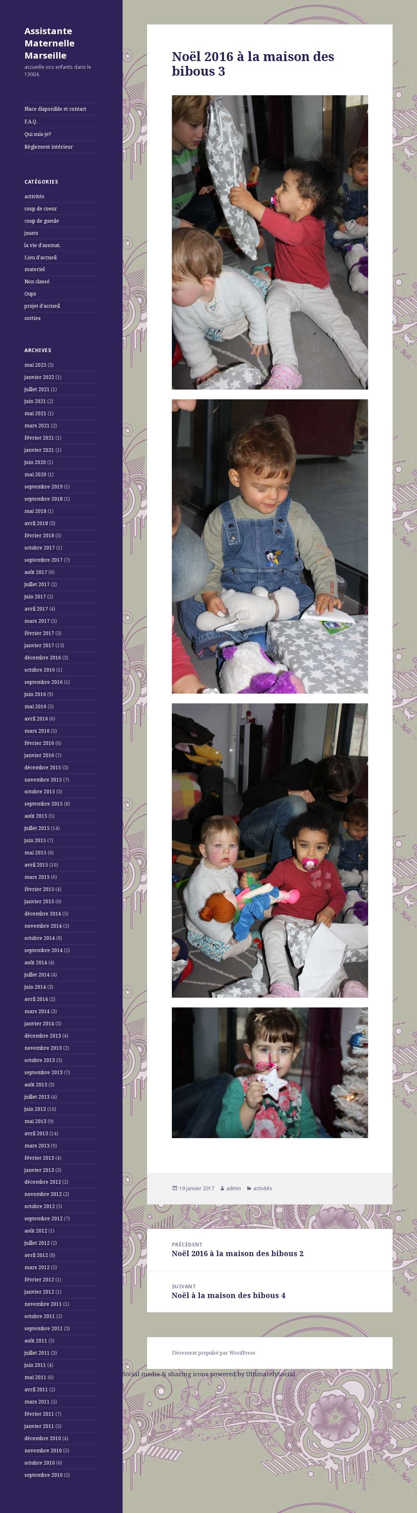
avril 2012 (36, 1255)
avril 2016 (36, 718)
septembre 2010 (43, 1474)
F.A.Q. (30, 121)
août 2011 (35, 1340)
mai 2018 (35, 511)
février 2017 (39, 633)
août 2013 (35, 1084)
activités (34, 196)
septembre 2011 (43, 1328)
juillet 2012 (37, 1242)
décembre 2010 (42, 1438)
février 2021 (39, 437)
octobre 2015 (39, 791)
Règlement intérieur (48, 146)
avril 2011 (36, 1389)
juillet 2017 (37, 584)
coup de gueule (41, 220)
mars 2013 (37, 1145)
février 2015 (39, 889)
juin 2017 (35, 596)
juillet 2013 (37, 1096)
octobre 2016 (39, 669)
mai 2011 (35, 1377)
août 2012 (35, 1230)
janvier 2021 (39, 450)
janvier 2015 (39, 901)
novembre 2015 (43, 779)
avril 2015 (36, 864)
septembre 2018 (43, 498)
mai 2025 (35, 364)
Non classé (37, 281)
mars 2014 (37, 1011)
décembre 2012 (42, 1181)
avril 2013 (36, 1133)
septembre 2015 (43, 803)
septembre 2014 (43, 950)
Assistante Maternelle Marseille (49, 42)
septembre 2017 (43, 559)
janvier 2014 (39, 1023)
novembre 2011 (43, 1304)
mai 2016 (35, 706)
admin (233, 1188)
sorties (32, 318)
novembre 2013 (43, 1047)
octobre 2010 (39, 1462)
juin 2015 (35, 840)
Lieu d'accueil (40, 257)
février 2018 (39, 535)
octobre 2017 (39, 547)
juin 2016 (35, 694)
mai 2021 (35, 413)
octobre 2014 (39, 938)
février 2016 (39, 743)
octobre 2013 (39, 1060)
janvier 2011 (39, 1426)
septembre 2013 (43, 1072)
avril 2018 (36, 523)
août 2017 (35, 572)
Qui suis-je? (37, 134)
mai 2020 (35, 474)
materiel (34, 269)
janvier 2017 (39, 645)
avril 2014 (36, 999)
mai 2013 (35, 1121)
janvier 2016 (39, 755)
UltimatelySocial (270, 1374)
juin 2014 (35, 986)
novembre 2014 (43, 925)
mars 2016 (37, 730)
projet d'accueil (42, 305)
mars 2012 (37, 1267)
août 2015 (35, 815)
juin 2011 (35, 1365)
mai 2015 (35, 852)
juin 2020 (35, 462)
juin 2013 (35, 1109)
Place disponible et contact (55, 108)
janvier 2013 (39, 1170)
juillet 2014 (37, 974)
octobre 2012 (39, 1206)
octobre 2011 (39, 1316)
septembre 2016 (43, 682)
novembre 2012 (43, 1194)
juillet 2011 (37, 1352)
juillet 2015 (37, 828)
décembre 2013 (42, 1035)
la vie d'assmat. (42, 245)
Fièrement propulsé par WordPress (213, 1352)
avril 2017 (36, 608)
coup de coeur (40, 208)
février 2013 (39, 1157)
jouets (31, 233)
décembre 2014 (42, 913)
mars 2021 (37, 425)
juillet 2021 (37, 389)
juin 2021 (35, 401)
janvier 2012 (39, 1291)
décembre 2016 (42, 657)
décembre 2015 (42, 767)
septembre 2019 (43, 486)
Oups (30, 293)
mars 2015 (37, 877)
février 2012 (39, 1279)
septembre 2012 (43, 1218)
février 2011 (39, 1413)
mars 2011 (37, 1401)
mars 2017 (37, 620)
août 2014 (35, 962)
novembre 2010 (43, 1450)
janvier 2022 (39, 377)
